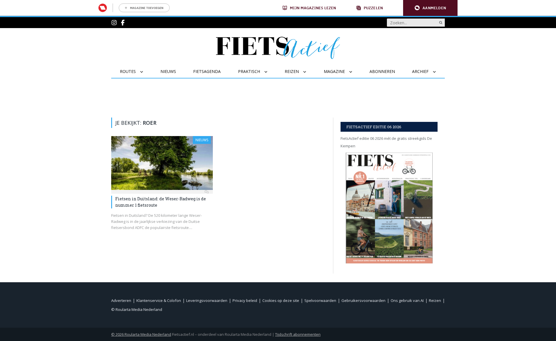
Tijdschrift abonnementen (298, 334)
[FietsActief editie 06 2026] (389, 208)
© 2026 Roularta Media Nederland (141, 334)
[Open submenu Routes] (145, 72)
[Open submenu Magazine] (354, 72)
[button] (430, 8)
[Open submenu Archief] (438, 72)
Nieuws (201, 140)
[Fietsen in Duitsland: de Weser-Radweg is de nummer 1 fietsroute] (162, 163)
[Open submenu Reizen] (308, 72)
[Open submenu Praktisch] (269, 72)
